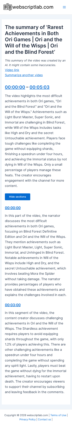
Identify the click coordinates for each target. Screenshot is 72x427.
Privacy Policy (27, 419)
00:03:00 (13, 305)
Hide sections (17, 196)
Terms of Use (58, 415)
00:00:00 (15, 87)
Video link (12, 70)
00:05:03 (39, 87)
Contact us (44, 419)
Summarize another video (24, 75)
